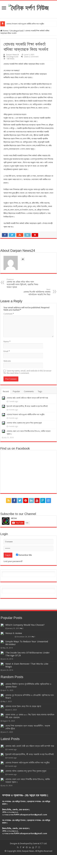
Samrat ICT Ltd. (40, 843)
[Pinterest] (25, 500)
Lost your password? (13, 561)
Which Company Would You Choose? (24, 624)
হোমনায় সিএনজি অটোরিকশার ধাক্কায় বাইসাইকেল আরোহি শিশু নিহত (36, 292)
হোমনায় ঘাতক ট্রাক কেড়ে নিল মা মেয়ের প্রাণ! (23, 706)
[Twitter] (19, 500)
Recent (6, 391)
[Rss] (8, 500)
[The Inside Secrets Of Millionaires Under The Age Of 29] (2, 652)
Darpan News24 (12, 55)
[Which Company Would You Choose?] (2, 625)
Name (6, 341)
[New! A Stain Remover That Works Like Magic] (2, 664)
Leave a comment (31, 57)
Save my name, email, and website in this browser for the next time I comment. (27, 372)
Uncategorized (16, 30)
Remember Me (25, 555)
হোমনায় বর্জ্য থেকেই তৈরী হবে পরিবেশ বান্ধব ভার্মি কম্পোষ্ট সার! (27, 398)
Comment (8, 314)
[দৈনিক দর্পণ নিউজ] (28, 7)
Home (5, 30)
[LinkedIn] (31, 500)
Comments (29, 391)
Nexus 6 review (13, 633)
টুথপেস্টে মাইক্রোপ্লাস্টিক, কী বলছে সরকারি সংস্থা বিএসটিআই (27, 406)
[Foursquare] (42, 500)
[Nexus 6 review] (2, 633)
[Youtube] (37, 500)
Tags (40, 391)
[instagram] (48, 500)
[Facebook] (14, 500)
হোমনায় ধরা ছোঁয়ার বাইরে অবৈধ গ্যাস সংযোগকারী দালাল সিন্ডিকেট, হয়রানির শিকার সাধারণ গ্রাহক (22, 283)
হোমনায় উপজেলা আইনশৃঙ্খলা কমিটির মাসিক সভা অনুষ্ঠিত (25, 24)
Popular (16, 391)
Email (6, 351)
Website (7, 361)
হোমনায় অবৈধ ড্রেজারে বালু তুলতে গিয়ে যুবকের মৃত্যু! (24, 423)
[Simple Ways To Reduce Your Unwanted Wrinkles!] (2, 641)
